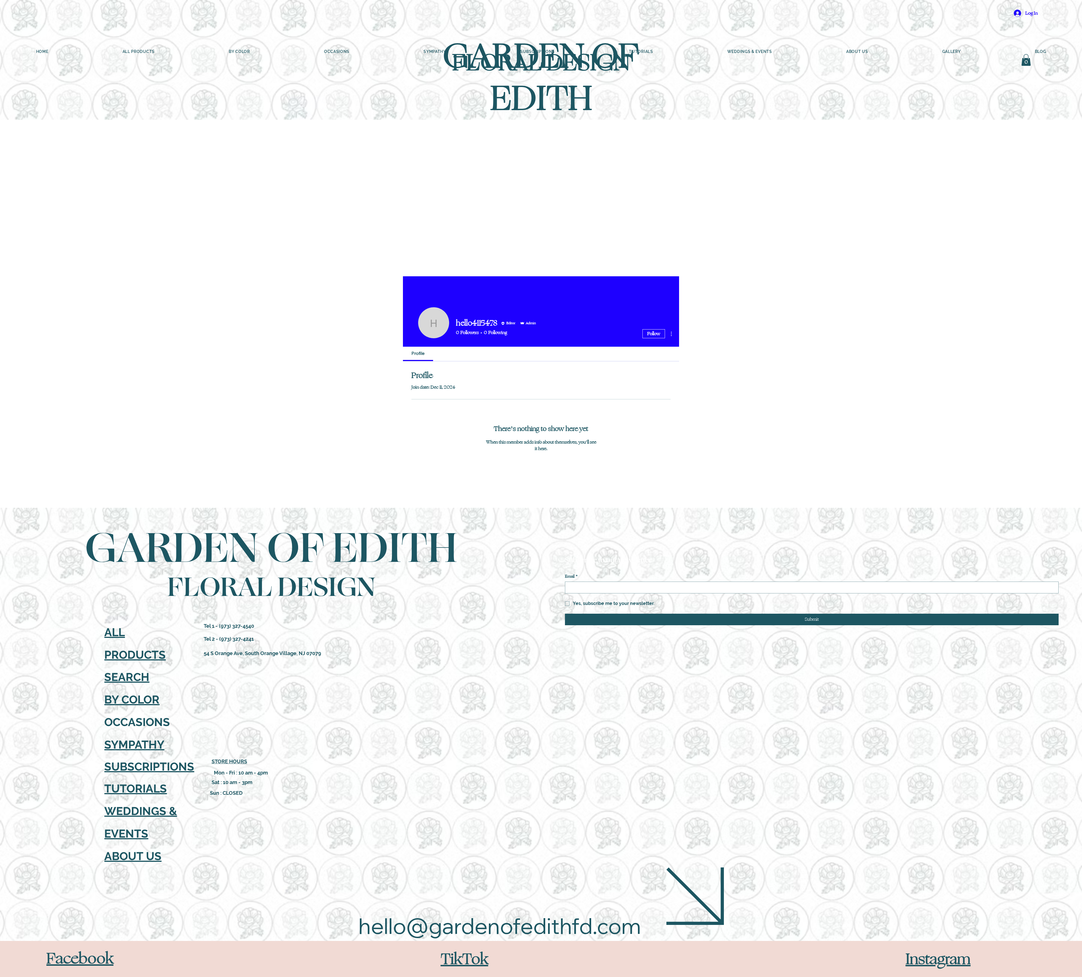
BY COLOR (131, 699)
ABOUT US (132, 856)
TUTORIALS (135, 788)
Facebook (80, 958)
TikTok (464, 959)
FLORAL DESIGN (541, 63)
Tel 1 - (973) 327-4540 (229, 626)
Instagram (938, 959)
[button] (1026, 60)
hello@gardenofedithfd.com (499, 925)
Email (571, 576)
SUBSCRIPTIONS (149, 766)
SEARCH (126, 677)
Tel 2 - (211, 639)
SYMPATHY (134, 744)
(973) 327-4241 (237, 639)
